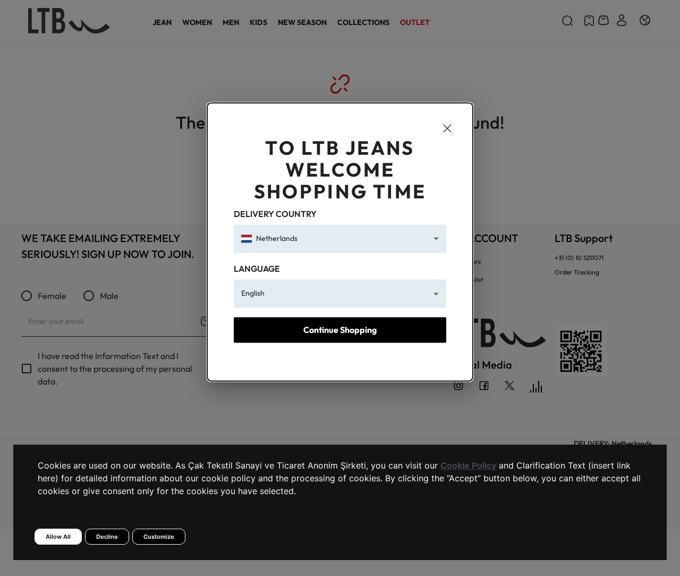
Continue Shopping (340, 329)
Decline (107, 536)
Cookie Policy (468, 465)
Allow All (58, 536)
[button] (340, 238)
